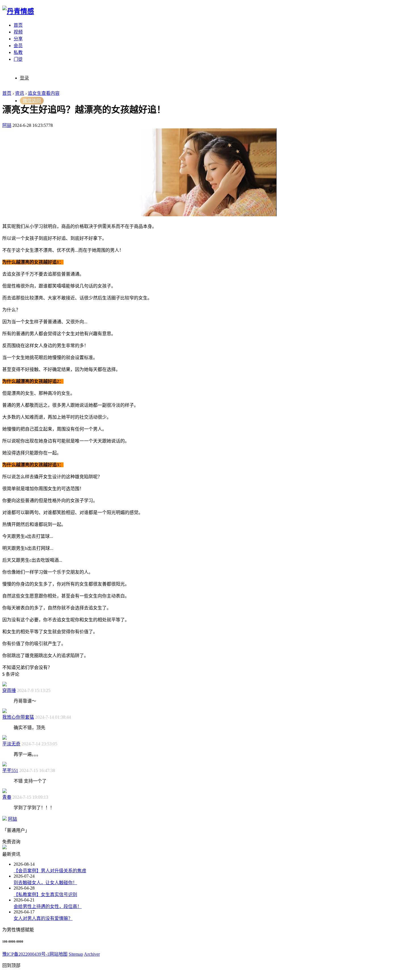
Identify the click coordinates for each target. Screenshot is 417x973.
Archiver (92, 954)
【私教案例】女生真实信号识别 (45, 894)
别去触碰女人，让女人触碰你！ (45, 882)
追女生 (34, 93)
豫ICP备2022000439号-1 (25, 954)
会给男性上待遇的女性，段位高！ (48, 906)
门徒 (18, 59)
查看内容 (50, 93)
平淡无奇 (11, 743)
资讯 (19, 93)
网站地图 (58, 954)
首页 (18, 25)
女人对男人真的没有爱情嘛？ (43, 918)
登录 (24, 78)
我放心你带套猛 (18, 717)
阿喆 (6, 125)
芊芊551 (10, 770)
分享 (18, 38)
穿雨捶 (9, 690)
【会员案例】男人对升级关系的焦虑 (50, 870)
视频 (18, 32)
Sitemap (76, 954)
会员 (18, 45)
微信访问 (32, 100)
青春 (6, 797)
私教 (18, 52)
